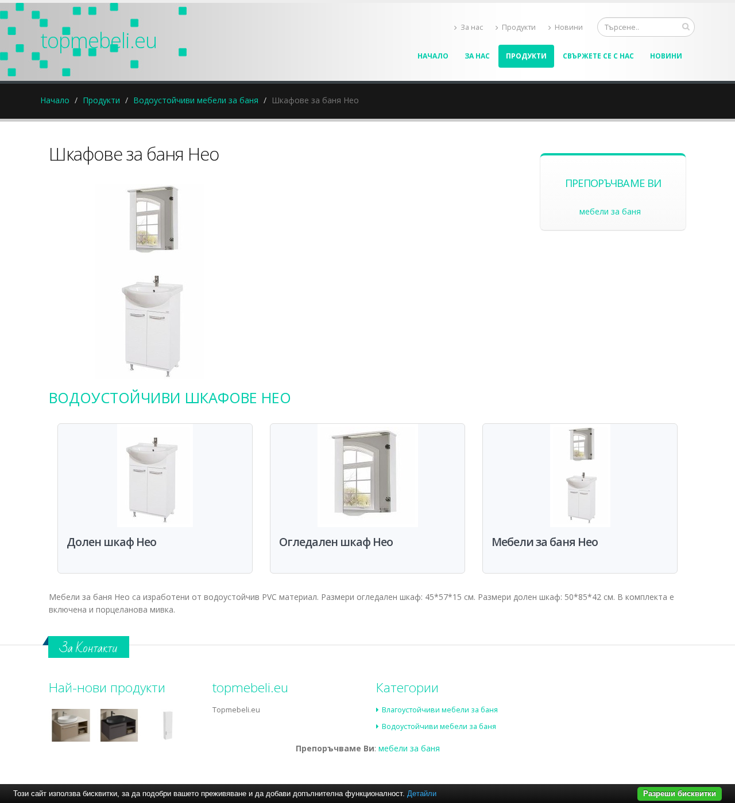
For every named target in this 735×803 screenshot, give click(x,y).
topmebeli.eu (98, 40)
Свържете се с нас (598, 56)
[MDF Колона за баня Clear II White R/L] (167, 725)
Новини (569, 27)
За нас (472, 27)
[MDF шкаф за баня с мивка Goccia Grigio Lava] (119, 725)
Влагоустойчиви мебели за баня (440, 710)
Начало (432, 56)
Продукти (519, 27)
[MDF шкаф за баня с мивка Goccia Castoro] (71, 725)
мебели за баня (610, 211)
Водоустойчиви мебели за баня (195, 100)
